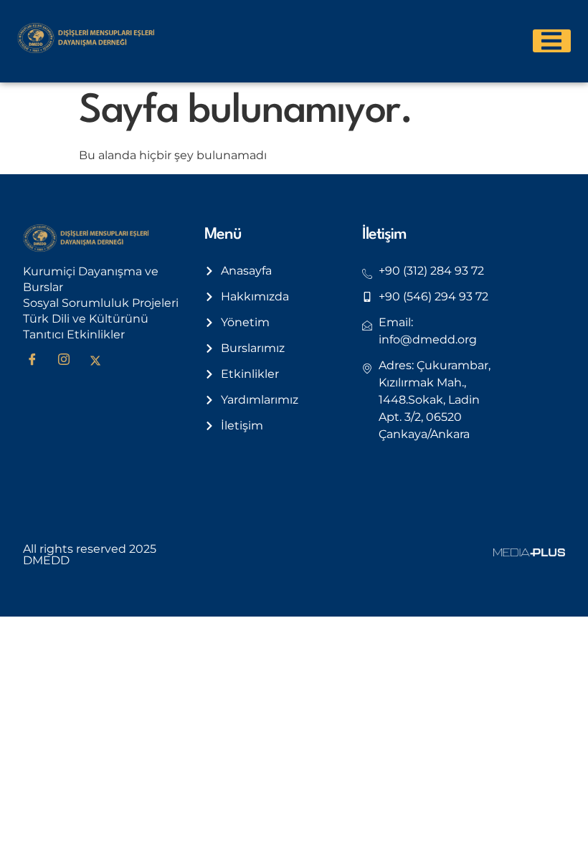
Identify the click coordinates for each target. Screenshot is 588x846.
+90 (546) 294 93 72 (433, 296)
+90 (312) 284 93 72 (431, 270)
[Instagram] (69, 360)
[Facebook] (37, 360)
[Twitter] (100, 360)
